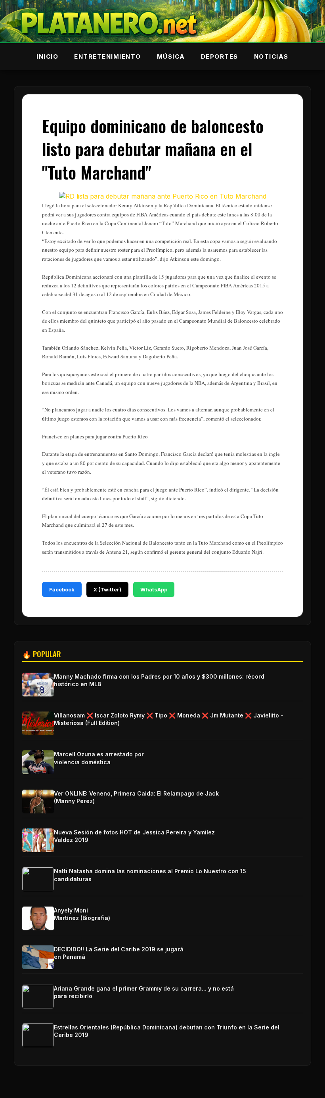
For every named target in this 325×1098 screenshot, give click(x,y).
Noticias (271, 56)
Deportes (219, 56)
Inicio (47, 56)
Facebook (62, 589)
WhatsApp (153, 589)
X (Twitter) (107, 589)
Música (171, 56)
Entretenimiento (107, 56)
